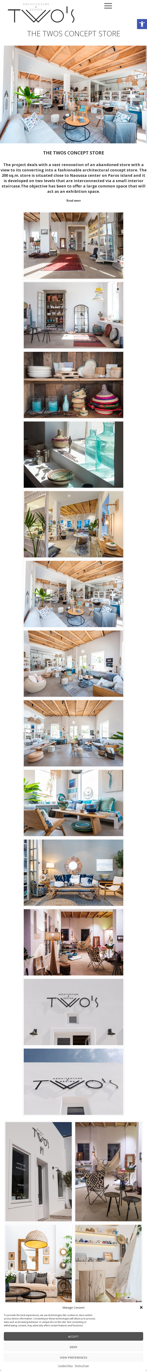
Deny (73, 1347)
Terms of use (82, 1365)
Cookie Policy (65, 1365)
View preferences (73, 1357)
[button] (142, 24)
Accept (73, 1336)
